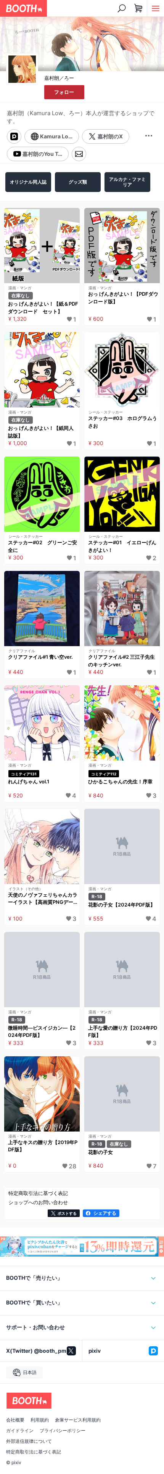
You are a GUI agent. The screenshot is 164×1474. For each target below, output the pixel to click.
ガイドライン (20, 1430)
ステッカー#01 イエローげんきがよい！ (122, 546)
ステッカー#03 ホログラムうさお (122, 422)
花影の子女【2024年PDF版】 (121, 905)
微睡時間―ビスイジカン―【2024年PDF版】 (42, 1031)
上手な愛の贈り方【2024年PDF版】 (122, 1031)
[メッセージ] (79, 154)
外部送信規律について (29, 1441)
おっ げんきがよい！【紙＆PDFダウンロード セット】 (43, 307)
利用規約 (40, 1420)
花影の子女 (100, 1152)
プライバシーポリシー (62, 1430)
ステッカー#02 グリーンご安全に (42, 546)
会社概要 (15, 1420)
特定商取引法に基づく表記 (33, 1452)
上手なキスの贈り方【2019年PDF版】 (42, 1146)
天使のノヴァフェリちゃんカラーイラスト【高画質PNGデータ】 (42, 899)
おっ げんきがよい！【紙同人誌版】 (41, 432)
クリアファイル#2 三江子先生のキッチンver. (121, 660)
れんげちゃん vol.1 (28, 781)
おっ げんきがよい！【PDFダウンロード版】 (123, 297)
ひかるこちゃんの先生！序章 (120, 781)
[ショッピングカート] (138, 8)
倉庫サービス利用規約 (78, 1420)
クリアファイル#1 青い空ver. (40, 657)
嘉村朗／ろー (59, 78)
